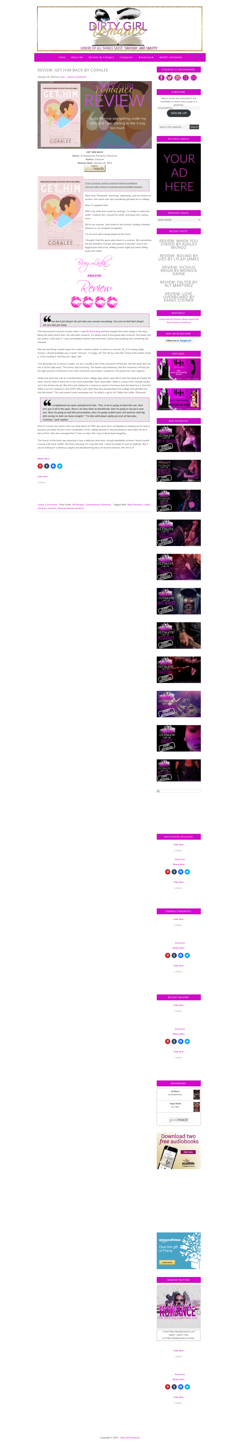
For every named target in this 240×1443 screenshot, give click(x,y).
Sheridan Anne (176, 1094)
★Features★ (146, 57)
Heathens (175, 1091)
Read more (180, 859)
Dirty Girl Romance (111, 20)
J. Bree (176, 1107)
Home (62, 57)
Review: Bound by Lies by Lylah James (178, 257)
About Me (77, 57)
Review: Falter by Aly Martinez (178, 283)
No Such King (93, 331)
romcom (52, 508)
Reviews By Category (101, 57)
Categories (126, 57)
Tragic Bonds (175, 1103)
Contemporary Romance (98, 504)
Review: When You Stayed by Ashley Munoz (178, 244)
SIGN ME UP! (179, 113)
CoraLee (42, 508)
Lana (62, 77)
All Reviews (78, 504)
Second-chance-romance (71, 508)
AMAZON (94, 275)
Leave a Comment (76, 77)
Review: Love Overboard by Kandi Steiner (178, 297)
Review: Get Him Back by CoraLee (73, 70)
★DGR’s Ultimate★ (170, 57)
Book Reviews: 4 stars (139, 504)
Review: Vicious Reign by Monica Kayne (179, 270)
